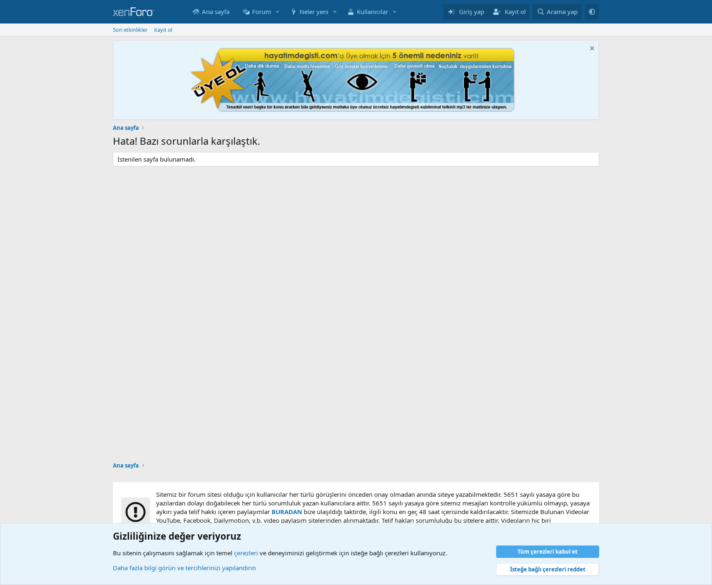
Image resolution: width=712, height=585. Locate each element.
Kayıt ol (163, 29)
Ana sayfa (216, 11)
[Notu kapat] (591, 49)
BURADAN (287, 511)
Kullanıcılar (372, 11)
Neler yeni (314, 11)
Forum (261, 11)
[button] (277, 11)
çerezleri (246, 553)
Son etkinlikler (130, 29)
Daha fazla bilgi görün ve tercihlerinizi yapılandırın (184, 568)
